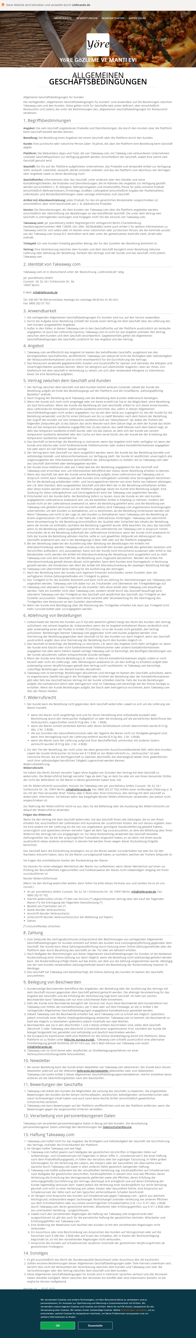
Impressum (137, 18)
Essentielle (95, 1325)
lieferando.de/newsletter (93, 1071)
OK (58, 1325)
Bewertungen (86, 18)
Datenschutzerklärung (117, 1127)
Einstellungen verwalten (134, 1310)
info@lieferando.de (45, 292)
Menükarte (63, 18)
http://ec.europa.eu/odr (79, 1039)
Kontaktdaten (113, 18)
